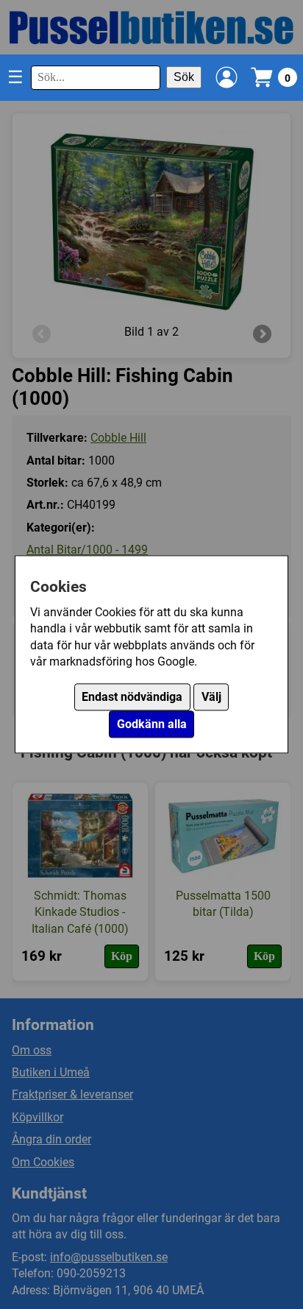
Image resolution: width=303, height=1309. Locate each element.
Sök (184, 77)
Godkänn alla (152, 725)
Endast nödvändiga (132, 698)
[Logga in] (226, 77)
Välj (211, 698)
